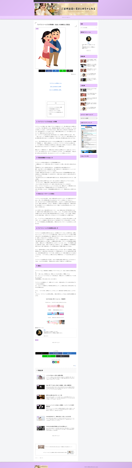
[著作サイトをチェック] (44, 336)
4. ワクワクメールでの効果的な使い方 (56, 112)
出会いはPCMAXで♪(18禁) (55, 86)
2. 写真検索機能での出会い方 (54, 108)
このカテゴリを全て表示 (89, 148)
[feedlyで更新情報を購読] (46, 336)
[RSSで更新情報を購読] (47, 336)
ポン (45, 330)
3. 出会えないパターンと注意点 (54, 110)
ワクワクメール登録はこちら (56, 83)
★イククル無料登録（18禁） (56, 89)
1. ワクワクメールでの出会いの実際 (55, 107)
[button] (69, 71)
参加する (95, 149)
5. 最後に (50, 113)
